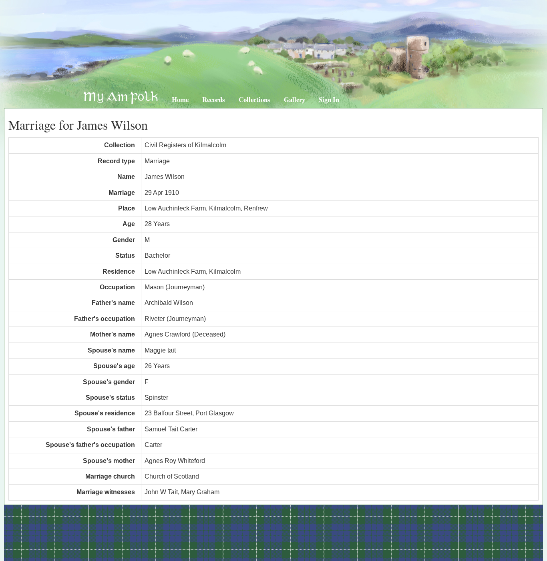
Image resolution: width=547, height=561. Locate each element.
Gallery (294, 99)
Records (213, 99)
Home (180, 99)
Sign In (329, 99)
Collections (254, 99)
